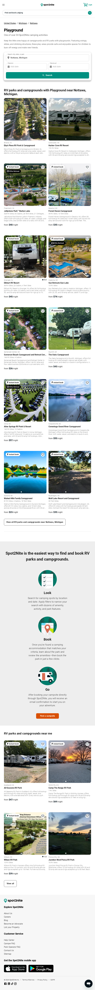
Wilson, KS (8, 857)
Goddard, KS (9, 785)
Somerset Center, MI (12, 352)
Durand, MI (8, 496)
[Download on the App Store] (16, 968)
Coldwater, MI (53, 143)
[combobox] (47, 57)
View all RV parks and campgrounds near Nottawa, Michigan (34, 522)
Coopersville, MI (54, 424)
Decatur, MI (52, 208)
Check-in (10, 63)
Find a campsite (47, 716)
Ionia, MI (7, 424)
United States (10, 23)
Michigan (23, 23)
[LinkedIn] (9, 984)
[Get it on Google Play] (40, 969)
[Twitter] (12, 983)
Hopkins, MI (53, 280)
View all (10, 883)
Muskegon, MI (53, 496)
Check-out (53, 63)
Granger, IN (8, 280)
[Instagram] (15, 984)
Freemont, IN (9, 208)
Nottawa (33, 23)
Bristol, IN (8, 143)
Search (49, 75)
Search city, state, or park (16, 54)
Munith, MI (52, 352)
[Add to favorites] (42, 101)
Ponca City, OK (54, 857)
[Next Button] (44, 761)
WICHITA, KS (53, 785)
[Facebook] (5, 984)
